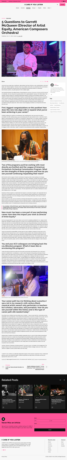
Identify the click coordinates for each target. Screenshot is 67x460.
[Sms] (45, 81)
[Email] (47, 81)
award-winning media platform (20, 442)
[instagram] (63, 1)
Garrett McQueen (5, 85)
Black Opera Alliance (6, 124)
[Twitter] (42, 81)
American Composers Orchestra (34, 92)
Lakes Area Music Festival (19, 124)
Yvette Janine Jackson (8, 258)
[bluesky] (64, 1)
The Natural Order (27, 345)
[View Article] (9, 397)
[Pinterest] (44, 81)
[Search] (57, 4)
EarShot (35, 93)
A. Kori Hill (19, 36)
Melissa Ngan (17, 116)
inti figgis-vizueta (43, 257)
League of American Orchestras (40, 96)
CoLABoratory (61, 103)
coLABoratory (4, 99)
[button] (62, 4)
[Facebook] (40, 81)
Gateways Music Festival (39, 122)
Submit (49, 429)
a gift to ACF (17, 447)
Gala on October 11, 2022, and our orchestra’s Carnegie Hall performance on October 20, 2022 (21, 198)
